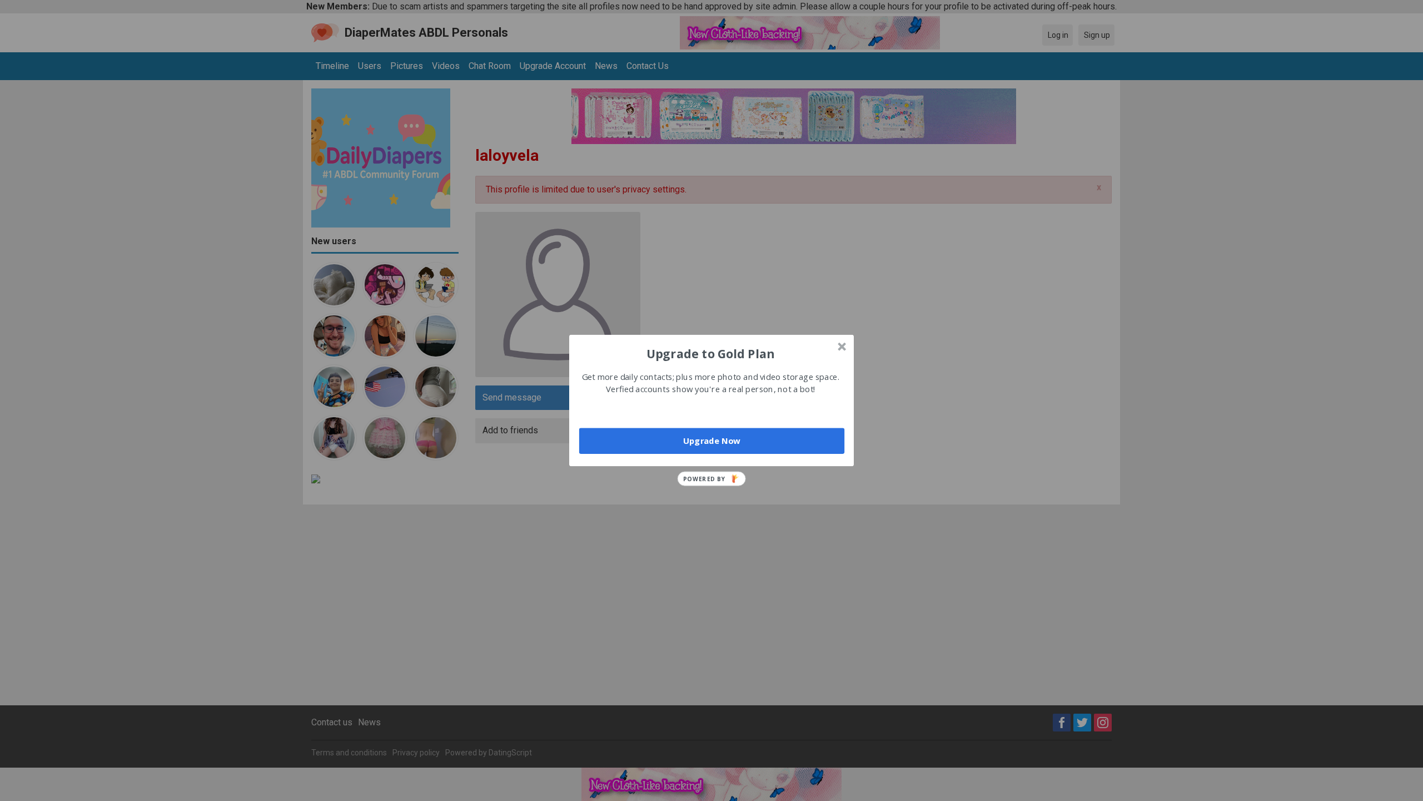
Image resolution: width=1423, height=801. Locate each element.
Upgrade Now (711, 440)
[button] (710, 353)
